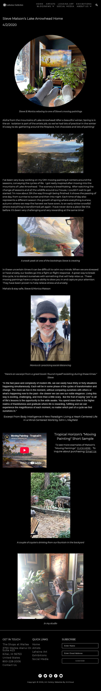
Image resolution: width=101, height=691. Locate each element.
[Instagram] (51, 676)
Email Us (91, 451)
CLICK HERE (84, 448)
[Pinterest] (40, 676)
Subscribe (80, 661)
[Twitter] (46, 676)
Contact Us (10, 665)
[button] (45, 6)
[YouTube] (61, 676)
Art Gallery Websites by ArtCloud (59, 682)
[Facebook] (56, 676)
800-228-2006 (12, 661)
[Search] (97, 5)
